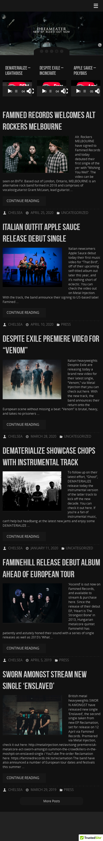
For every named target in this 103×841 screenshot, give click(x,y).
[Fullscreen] (31, 91)
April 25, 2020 (42, 212)
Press (66, 324)
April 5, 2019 (41, 660)
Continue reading (23, 200)
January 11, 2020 (44, 548)
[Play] (9, 91)
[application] (17, 88)
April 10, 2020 (42, 324)
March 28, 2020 (43, 436)
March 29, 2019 (43, 789)
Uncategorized (74, 212)
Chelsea (15, 212)
